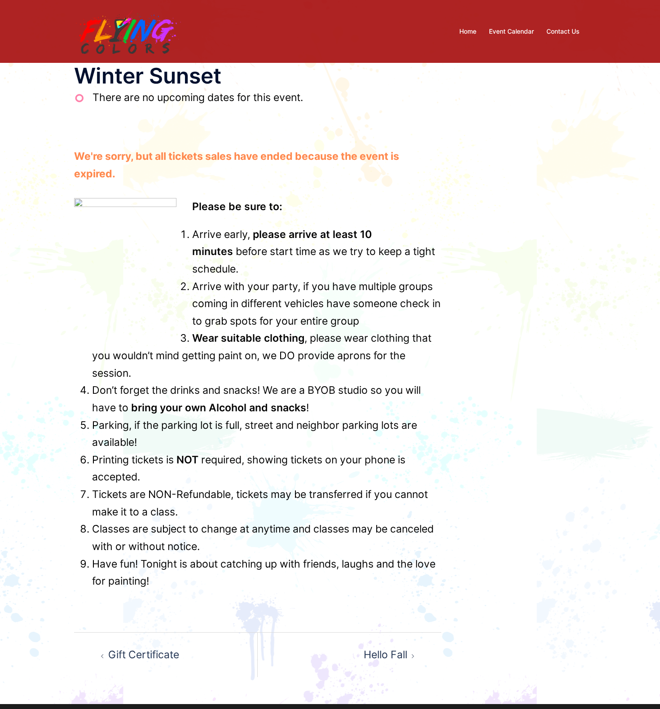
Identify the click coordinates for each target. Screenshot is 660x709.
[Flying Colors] (128, 30)
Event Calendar (511, 31)
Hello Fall (385, 654)
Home (467, 31)
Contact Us (563, 31)
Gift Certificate (143, 654)
